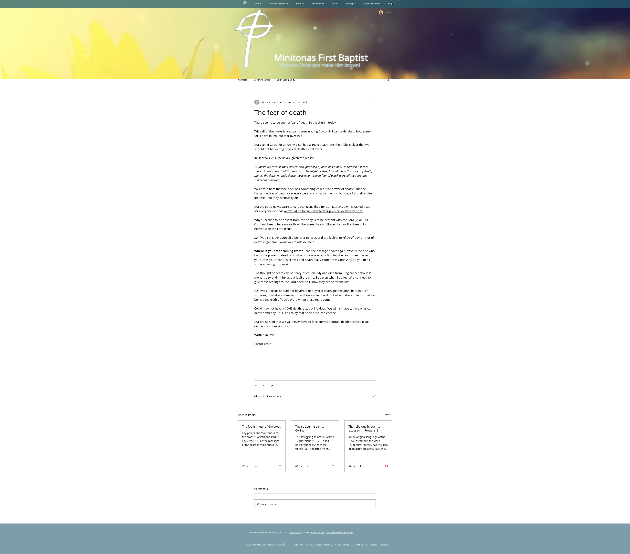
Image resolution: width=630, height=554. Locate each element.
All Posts (242, 79)
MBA (353, 545)
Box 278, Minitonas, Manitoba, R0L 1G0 (268, 532)
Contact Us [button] (384, 545)
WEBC (359, 545)
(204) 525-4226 (317, 532)
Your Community (286, 79)
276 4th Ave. (295, 532)
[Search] (391, 3)
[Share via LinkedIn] (271, 385)
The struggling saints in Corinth (311, 428)
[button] (300, 3)
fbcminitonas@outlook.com (339, 532)
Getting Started (262, 79)
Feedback (374, 545)
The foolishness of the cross (261, 426)
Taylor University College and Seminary (316, 545)
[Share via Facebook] (255, 385)
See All (388, 414)
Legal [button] (366, 545)
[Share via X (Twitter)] (263, 385)
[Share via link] (280, 385)
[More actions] (374, 102)
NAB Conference (342, 545)
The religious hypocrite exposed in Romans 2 (364, 428)
